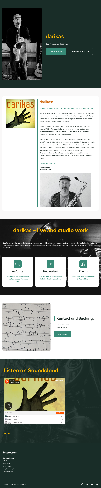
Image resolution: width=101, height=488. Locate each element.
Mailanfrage (62, 334)
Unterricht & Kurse (80, 51)
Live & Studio (56, 51)
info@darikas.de (45, 169)
